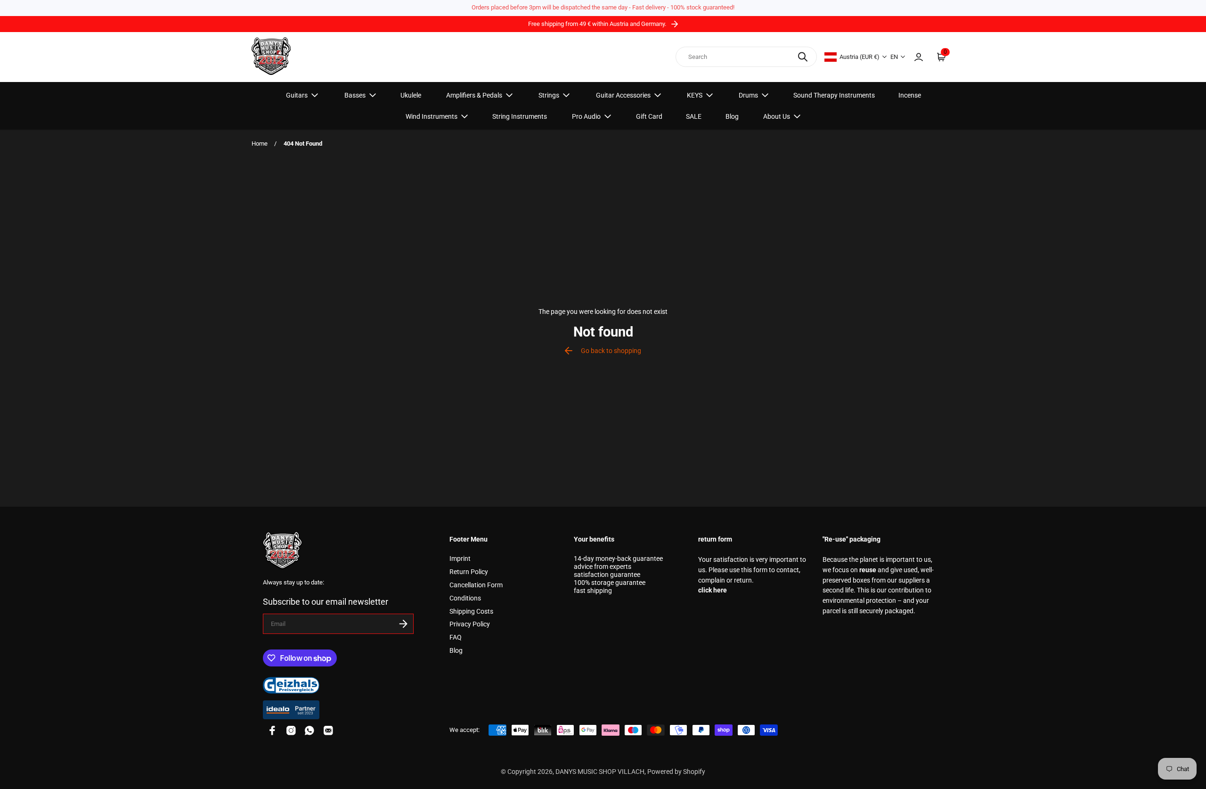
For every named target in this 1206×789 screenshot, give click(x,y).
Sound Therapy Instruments (834, 95)
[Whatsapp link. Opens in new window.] (309, 730)
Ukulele (410, 95)
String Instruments (519, 116)
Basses (355, 95)
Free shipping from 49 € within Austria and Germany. (598, 23)
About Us (776, 116)
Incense (909, 95)
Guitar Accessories (623, 95)
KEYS (694, 95)
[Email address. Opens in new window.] (328, 730)
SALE (693, 116)
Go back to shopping (611, 351)
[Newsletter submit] (403, 624)
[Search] (803, 57)
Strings (548, 95)
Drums (748, 95)
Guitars (297, 95)
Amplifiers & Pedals (474, 95)
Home (260, 143)
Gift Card (649, 116)
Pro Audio (586, 116)
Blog (732, 116)
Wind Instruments (431, 116)
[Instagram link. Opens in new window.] (291, 730)
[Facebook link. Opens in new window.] (272, 730)
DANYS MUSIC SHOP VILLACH (599, 772)
